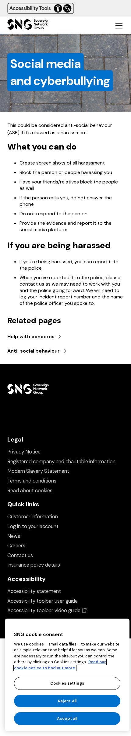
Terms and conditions (31, 481)
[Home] (28, 25)
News (13, 536)
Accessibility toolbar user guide (42, 601)
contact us (31, 284)
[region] (67, 675)
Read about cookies (29, 490)
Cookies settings (67, 683)
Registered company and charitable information (61, 461)
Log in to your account (32, 526)
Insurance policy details (33, 565)
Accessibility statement (34, 591)
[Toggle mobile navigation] (119, 25)
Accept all (67, 718)
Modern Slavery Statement (38, 471)
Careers (16, 545)
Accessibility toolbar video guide (47, 610)
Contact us (20, 555)
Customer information (32, 516)
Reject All (67, 701)
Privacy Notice (24, 452)
